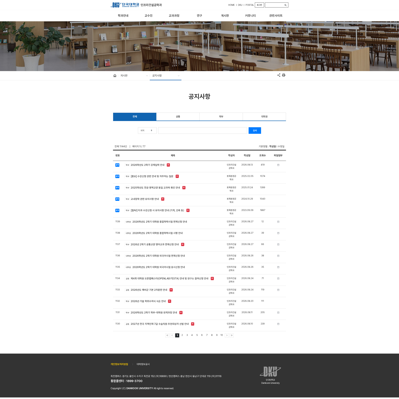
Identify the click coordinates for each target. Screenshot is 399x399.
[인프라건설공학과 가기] (125, 4)
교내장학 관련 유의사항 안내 (142, 199)
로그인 (259, 5)
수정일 (281, 146)
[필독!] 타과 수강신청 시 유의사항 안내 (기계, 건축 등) (155, 210)
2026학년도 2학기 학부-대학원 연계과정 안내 (151, 312)
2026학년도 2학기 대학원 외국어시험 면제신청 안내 (155, 255)
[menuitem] (123, 15)
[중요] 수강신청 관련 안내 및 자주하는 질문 (149, 176)
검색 (255, 130)
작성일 (272, 146)
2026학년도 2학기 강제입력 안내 (145, 164)
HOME (231, 5)
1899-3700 (134, 381)
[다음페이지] (227, 335)
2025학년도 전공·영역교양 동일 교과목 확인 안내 (153, 187)
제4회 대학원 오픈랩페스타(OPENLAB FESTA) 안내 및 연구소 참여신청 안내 (167, 278)
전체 (135, 116)
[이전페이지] (172, 335)
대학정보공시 (143, 364)
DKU (240, 5)
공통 (178, 116)
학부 (221, 116)
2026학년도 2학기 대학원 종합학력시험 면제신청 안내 (156, 221)
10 (222, 335)
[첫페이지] (167, 335)
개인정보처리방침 (119, 364)
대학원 (264, 116)
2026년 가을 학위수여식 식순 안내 (146, 301)
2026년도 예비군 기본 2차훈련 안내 (146, 289)
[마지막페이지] (232, 335)
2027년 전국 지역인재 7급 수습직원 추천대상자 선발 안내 (157, 323)
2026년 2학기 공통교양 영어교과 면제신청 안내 (152, 244)
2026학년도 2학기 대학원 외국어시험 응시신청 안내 (155, 267)
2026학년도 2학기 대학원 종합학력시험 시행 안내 (154, 233)
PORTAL (250, 5)
